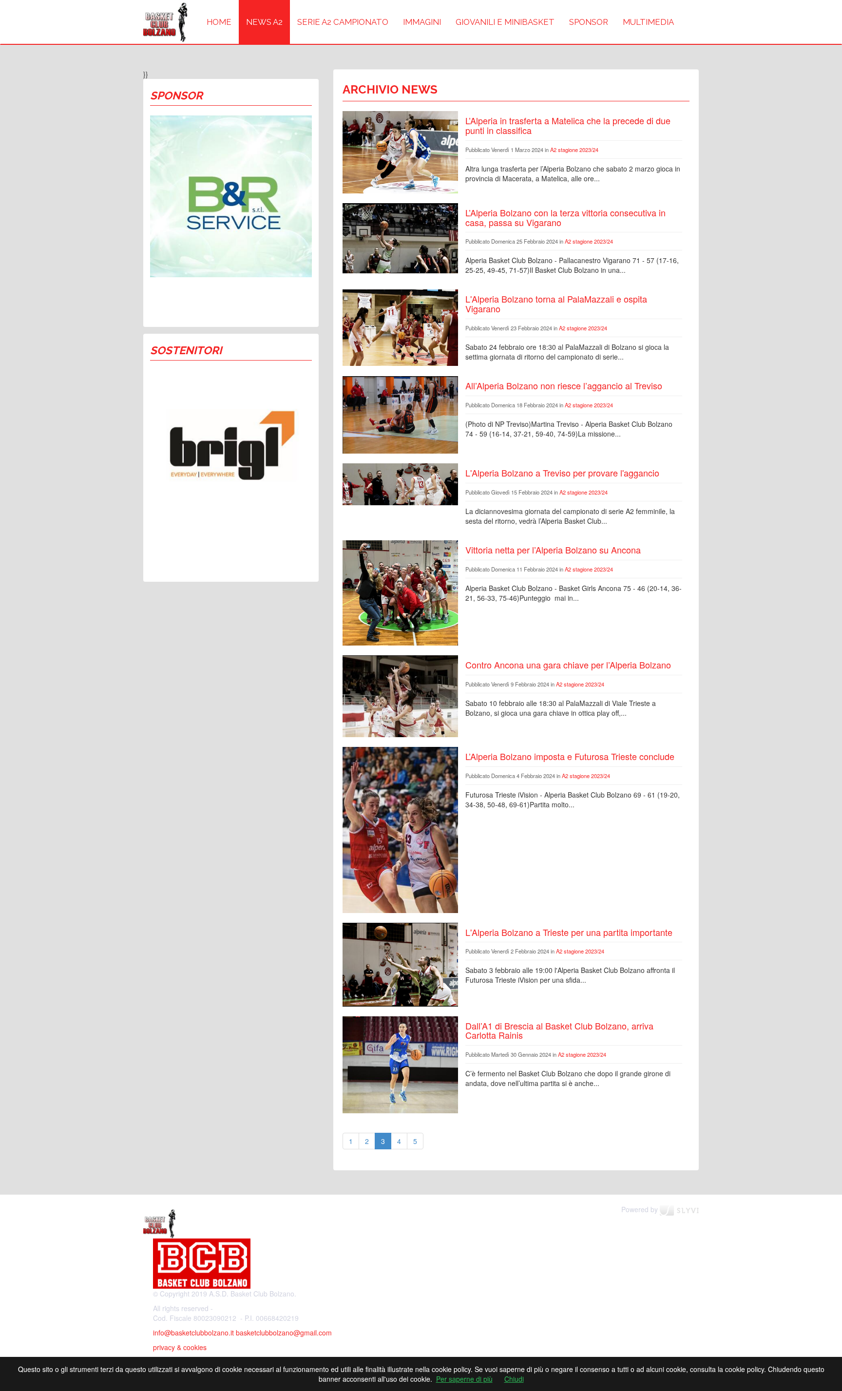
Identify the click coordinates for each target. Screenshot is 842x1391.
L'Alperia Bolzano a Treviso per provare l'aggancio (562, 472)
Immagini (422, 22)
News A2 (264, 22)
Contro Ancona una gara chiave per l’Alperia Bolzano (568, 664)
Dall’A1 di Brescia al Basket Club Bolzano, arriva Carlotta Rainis (559, 1030)
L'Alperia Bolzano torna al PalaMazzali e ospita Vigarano (556, 303)
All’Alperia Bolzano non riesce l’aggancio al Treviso (563, 385)
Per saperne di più (464, 1379)
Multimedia (648, 22)
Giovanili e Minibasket (505, 22)
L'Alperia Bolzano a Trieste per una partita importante (568, 932)
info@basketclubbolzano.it (193, 1332)
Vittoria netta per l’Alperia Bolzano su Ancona (553, 549)
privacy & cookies (180, 1347)
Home (219, 22)
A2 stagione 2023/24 (574, 149)
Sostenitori (186, 350)
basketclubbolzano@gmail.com (284, 1332)
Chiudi (514, 1379)
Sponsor (588, 22)
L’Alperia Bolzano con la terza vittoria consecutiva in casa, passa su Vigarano (565, 217)
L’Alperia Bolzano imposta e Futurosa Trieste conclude (569, 756)
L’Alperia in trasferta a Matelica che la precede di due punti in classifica (567, 125)
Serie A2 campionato (342, 22)
